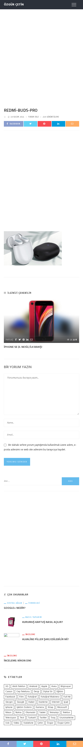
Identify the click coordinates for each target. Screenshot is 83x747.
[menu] (74, 4)
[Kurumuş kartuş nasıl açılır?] (11, 621)
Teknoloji (34, 603)
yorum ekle (33, 117)
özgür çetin (63, 723)
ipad (66, 702)
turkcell (32, 718)
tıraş (53, 718)
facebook (10, 697)
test (22, 718)
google (20, 702)
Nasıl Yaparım (33, 617)
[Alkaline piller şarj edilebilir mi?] (11, 641)
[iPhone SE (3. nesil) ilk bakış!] (41, 321)
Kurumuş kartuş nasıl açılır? (42, 622)
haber (31, 702)
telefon (66, 712)
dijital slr (48, 692)
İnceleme (30, 634)
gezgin (9, 702)
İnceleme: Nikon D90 (17, 660)
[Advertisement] (41, 54)
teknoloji (54, 712)
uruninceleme (66, 718)
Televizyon (10, 718)
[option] (41, 324)
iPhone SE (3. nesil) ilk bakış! (23, 347)
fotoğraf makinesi (50, 697)
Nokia (18, 712)
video (16, 723)
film (21, 697)
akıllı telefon (18, 686)
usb (7, 723)
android (33, 686)
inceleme (43, 702)
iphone (9, 707)
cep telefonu (23, 692)
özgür (50, 723)
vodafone (28, 723)
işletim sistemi (24, 707)
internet (56, 702)
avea (54, 686)
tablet (42, 712)
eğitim (60, 692)
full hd (67, 697)
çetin (40, 723)
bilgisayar (66, 686)
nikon (8, 712)
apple (44, 686)
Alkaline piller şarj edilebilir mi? (45, 639)
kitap (50, 707)
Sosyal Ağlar (14, 603)
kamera (40, 707)
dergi (36, 692)
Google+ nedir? (14, 608)
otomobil (30, 712)
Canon (8, 692)
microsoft (62, 707)
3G (6, 686)
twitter (43, 718)
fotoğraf (32, 697)
